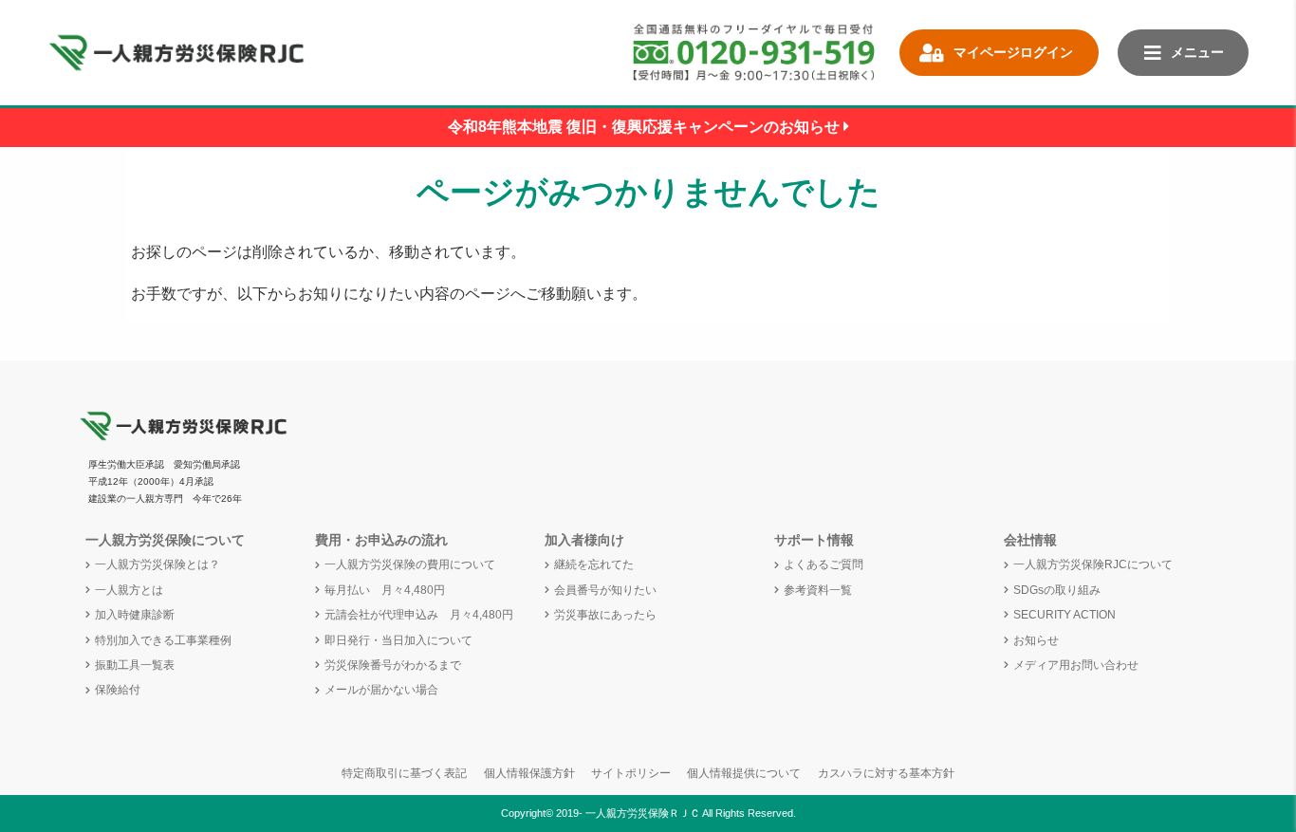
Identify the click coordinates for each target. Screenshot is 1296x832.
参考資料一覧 (818, 590)
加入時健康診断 (135, 614)
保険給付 (117, 689)
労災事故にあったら (605, 614)
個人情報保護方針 (529, 773)
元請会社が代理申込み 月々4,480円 (418, 614)
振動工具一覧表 (135, 665)
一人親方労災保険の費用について (409, 564)
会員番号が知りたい (605, 590)
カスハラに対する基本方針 (886, 773)
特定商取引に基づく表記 (404, 773)
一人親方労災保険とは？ (157, 564)
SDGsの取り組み (1057, 590)
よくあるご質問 (823, 564)
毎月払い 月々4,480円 (384, 590)
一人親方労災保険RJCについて (1093, 564)
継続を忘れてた (594, 564)
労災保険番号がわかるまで (392, 665)
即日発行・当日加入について (398, 640)
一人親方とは (129, 590)
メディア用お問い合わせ (1076, 665)
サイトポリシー (631, 773)
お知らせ (1036, 640)
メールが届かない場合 (381, 689)
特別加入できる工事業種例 (163, 640)
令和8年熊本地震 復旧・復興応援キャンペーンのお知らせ (645, 127)
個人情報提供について (744, 773)
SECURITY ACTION (1064, 614)
